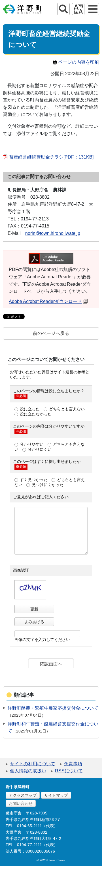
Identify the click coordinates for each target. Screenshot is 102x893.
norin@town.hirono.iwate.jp (52, 233)
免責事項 (73, 763)
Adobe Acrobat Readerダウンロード (45, 301)
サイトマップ (56, 795)
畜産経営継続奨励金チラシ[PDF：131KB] (51, 157)
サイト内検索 (63, 9)
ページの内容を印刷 (78, 62)
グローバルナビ (93, 9)
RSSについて (69, 770)
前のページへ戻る (51, 333)
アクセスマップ (23, 795)
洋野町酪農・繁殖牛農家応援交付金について (53, 708)
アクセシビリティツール (78, 9)
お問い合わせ (21, 803)
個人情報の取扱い (28, 770)
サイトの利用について (32, 763)
